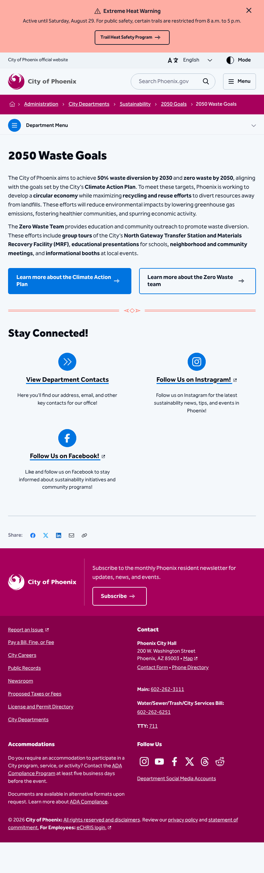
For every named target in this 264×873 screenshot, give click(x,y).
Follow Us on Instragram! (194, 379)
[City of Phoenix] (42, 81)
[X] (46, 535)
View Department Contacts (67, 379)
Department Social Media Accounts (176, 779)
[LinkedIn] (58, 535)
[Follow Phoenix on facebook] (174, 761)
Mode (244, 60)
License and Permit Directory (40, 707)
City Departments (28, 720)
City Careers (22, 655)
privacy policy (183, 820)
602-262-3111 (167, 690)
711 (153, 726)
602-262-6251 (154, 712)
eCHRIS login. (92, 828)
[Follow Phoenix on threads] (205, 761)
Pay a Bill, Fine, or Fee (31, 643)
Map (188, 659)
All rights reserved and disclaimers (101, 820)
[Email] (71, 535)
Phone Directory (190, 668)
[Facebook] (33, 535)
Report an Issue (26, 630)
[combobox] (173, 81)
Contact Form (152, 668)
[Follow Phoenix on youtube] (159, 761)
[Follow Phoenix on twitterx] (190, 761)
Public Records (24, 668)
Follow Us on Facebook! (65, 456)
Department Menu (47, 125)
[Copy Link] (84, 535)
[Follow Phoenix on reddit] (220, 761)
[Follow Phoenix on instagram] (144, 761)
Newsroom (20, 681)
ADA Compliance (89, 802)
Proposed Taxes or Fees (34, 694)
